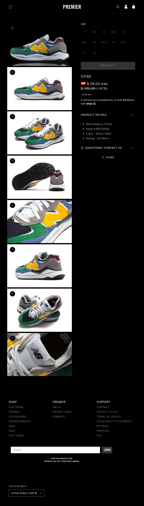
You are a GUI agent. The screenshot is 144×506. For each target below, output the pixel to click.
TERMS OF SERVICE (109, 416)
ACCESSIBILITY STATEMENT (114, 421)
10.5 (104, 42)
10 (94, 42)
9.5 (84, 42)
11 (113, 42)
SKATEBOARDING (20, 421)
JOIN (107, 449)
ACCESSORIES (18, 416)
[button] (10, 7)
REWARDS (59, 416)
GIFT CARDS (16, 435)
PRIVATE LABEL (62, 411)
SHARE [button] (110, 157)
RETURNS (103, 426)
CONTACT (103, 407)
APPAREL (14, 411)
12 (84, 52)
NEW (12, 426)
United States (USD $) (24, 493)
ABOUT (57, 407)
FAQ (99, 435)
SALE (12, 430)
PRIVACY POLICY (107, 411)
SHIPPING (103, 430)
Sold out (108, 65)
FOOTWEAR (16, 407)
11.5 (123, 42)
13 (94, 52)
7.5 (94, 31)
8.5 (113, 31)
